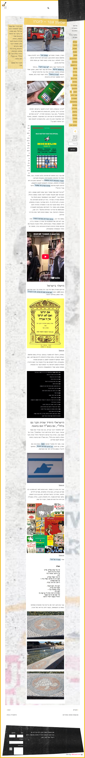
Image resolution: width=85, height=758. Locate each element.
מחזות (75, 82)
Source (61, 350)
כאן (42, 737)
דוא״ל (20, 739)
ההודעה (19, 745)
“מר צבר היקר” (44, 67)
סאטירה (74, 98)
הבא (9, 710)
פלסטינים (73, 102)
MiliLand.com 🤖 (77, 754)
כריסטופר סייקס (58, 69)
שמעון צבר (73, 125)
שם (21, 733)
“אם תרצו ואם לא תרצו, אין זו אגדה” (40, 292)
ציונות (75, 112)
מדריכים (74, 78)
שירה (75, 122)
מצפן (75, 92)
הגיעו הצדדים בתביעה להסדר (43, 218)
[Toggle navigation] (5, 8)
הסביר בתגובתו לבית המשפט (54, 180)
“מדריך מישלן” (54, 74)
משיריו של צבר (55, 559)
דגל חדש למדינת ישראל (45, 446)
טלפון (13, 733)
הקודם (75, 710)
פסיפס (75, 105)
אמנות (75, 48)
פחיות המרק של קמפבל (42, 185)
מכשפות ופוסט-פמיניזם (70, 715)
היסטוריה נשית (12, 715)
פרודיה (74, 108)
